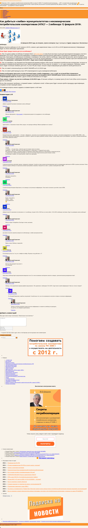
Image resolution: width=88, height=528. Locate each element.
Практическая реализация (12, 375)
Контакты (5, 12)
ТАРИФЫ (5, 17)
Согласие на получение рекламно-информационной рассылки (55, 521)
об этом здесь (38, 54)
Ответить (5, 106)
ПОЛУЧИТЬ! (45, 444)
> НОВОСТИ (8, 27)
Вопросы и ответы (10, 362)
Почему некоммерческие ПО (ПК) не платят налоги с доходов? (24, 465)
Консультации (12, 91)
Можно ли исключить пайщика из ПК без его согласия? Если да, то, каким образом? (40, 453)
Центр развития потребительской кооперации (11, 0)
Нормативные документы (12, 372)
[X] (5, 90)
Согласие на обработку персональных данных (29, 521)
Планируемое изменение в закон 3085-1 (18, 486)
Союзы (7, 377)
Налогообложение (10, 371)
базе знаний (19, 114)
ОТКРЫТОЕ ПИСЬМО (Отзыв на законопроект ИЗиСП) (22, 474)
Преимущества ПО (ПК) (14, 463)
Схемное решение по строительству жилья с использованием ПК (24, 484)
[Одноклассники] (3, 90)
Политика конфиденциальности (10, 521)
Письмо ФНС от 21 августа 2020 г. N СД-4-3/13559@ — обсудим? (24, 479)
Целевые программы (10, 383)
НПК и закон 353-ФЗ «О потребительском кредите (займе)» (23, 477)
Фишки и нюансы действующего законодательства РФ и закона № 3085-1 (23, 382)
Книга (4, 15)
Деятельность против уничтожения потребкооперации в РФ (20, 363)
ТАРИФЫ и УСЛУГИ (11, 381)
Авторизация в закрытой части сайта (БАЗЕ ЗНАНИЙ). (33, 451)
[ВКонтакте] (1, 90)
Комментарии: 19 (15, 27)
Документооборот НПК (11, 365)
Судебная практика (10, 378)
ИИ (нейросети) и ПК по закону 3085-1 (15, 370)
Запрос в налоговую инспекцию (16, 467)
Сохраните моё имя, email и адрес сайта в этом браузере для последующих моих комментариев (23, 332)
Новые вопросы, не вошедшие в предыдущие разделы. (32, 456)
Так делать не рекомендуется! (12, 380)
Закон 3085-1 (6, 11)
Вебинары (6, 91)
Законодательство (10, 367)
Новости (5, 14)
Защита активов (9, 368)
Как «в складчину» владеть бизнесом (17, 481)
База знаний (8, 361)
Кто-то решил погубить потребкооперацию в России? (21, 472)
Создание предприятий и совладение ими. (15, 376)
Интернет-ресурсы (46, 458)
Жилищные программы (11, 366)
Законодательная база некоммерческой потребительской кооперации (25, 470)
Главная (4, 10)
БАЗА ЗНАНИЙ (7, 16)
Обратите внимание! (10, 373)
